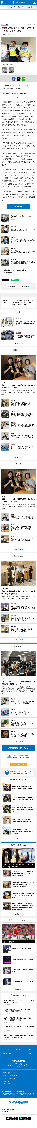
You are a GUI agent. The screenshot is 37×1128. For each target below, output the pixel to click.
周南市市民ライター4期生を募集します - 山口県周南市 (17, 271)
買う (23, 7)
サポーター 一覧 (18, 764)
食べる (10, 7)
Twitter (16, 1065)
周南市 (4, 34)
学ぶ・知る (4, 24)
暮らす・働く (30, 7)
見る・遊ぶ (17, 7)
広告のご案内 (6, 1084)
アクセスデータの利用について (11, 1078)
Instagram (21, 1065)
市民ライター (11, 34)
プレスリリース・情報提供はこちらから (13, 1075)
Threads (26, 1065)
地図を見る (18, 206)
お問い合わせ (6, 1081)
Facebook (10, 1065)
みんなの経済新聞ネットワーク (18, 1102)
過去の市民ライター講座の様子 (16, 93)
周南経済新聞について (9, 1073)
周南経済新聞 (19, 2)
